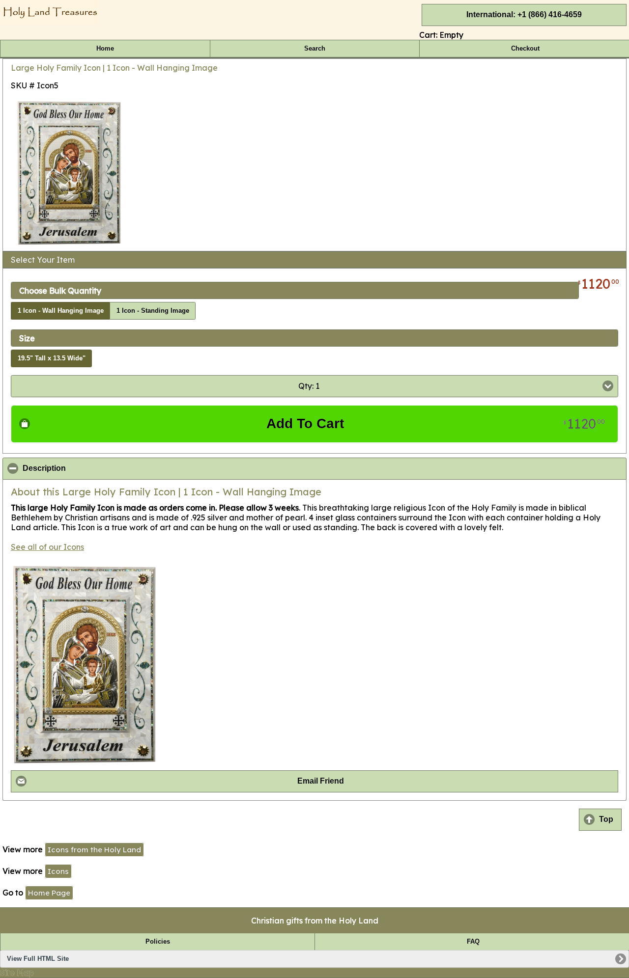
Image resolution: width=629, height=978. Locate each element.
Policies (157, 941)
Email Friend (320, 781)
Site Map (17, 973)
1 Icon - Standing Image (152, 310)
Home (105, 48)
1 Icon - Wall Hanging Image (61, 310)
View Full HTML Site (38, 958)
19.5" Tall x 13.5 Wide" (52, 358)
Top (606, 819)
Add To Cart (435, 423)
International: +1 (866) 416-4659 (524, 14)
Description (92, 468)
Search (314, 48)
